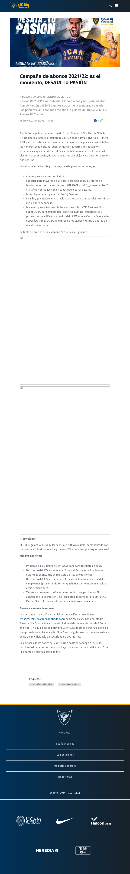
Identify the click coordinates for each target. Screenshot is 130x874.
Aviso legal (65, 732)
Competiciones (65, 754)
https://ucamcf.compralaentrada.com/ (42, 618)
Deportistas (65, 776)
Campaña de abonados (42, 684)
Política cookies (65, 743)
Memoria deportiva (65, 765)
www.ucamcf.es (86, 601)
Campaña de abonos (69, 684)
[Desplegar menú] (117, 5)
